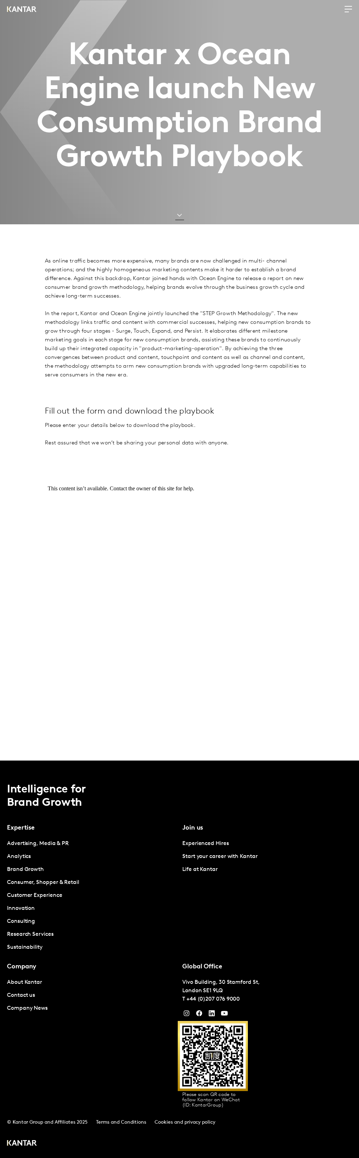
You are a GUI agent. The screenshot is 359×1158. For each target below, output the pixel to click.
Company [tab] (21, 967)
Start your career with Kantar (220, 856)
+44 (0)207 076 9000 (213, 999)
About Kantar (24, 982)
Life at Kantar (200, 869)
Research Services (30, 934)
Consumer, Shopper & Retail (43, 882)
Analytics (19, 856)
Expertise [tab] (21, 828)
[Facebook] (199, 1015)
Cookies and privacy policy (185, 1122)
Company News (27, 1008)
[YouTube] (212, 1015)
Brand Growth (25, 869)
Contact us (21, 995)
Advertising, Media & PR (38, 843)
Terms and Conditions (121, 1122)
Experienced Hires (205, 843)
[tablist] (179, 959)
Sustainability (24, 947)
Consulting (21, 921)
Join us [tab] (192, 828)
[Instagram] (186, 1015)
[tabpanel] (92, 895)
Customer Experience (34, 895)
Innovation (21, 908)
